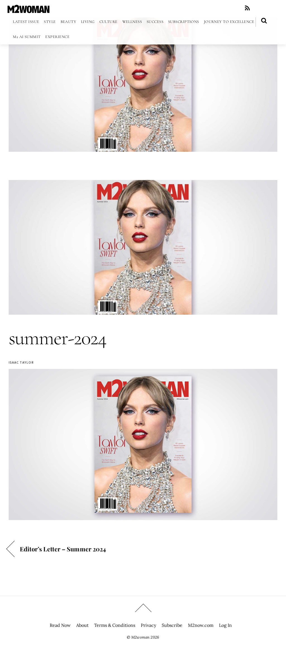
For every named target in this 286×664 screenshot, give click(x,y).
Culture (108, 21)
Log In (225, 625)
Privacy (148, 625)
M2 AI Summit (26, 36)
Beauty (69, 21)
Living (88, 21)
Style (50, 21)
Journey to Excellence (229, 21)
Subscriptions (183, 21)
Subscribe (172, 625)
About (82, 625)
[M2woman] (28, 10)
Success (155, 21)
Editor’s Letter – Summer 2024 (63, 549)
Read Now (60, 625)
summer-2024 (57, 338)
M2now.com (200, 625)
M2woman (140, 637)
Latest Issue (26, 21)
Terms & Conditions (114, 625)
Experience (57, 36)
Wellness (132, 21)
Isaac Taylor (21, 362)
